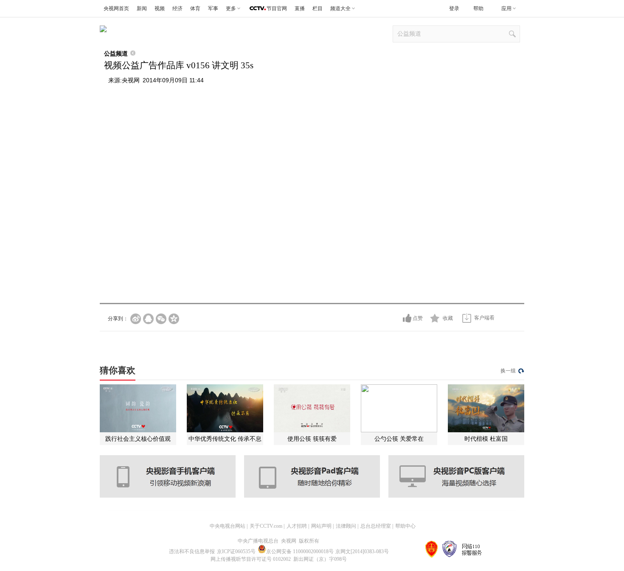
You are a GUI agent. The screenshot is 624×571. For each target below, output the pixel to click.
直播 (300, 8)
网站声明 (321, 526)
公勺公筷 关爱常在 (399, 438)
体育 (195, 8)
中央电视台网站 (227, 526)
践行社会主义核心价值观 (138, 438)
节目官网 (277, 8)
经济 (177, 8)
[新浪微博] (135, 318)
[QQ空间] (174, 318)
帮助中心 (405, 526)
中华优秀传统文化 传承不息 (224, 438)
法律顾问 (346, 526)
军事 (213, 8)
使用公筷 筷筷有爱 (312, 438)
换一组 (508, 371)
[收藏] (435, 318)
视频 (160, 8)
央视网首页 (116, 8)
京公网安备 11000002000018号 (300, 551)
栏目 (317, 8)
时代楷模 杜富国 (486, 438)
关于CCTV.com (266, 526)
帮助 (478, 8)
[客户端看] (466, 318)
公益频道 (116, 53)
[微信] (161, 318)
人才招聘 (297, 526)
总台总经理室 (375, 526)
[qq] (148, 318)
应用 (506, 8)
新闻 (142, 8)
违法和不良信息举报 (192, 551)
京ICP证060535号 (236, 551)
